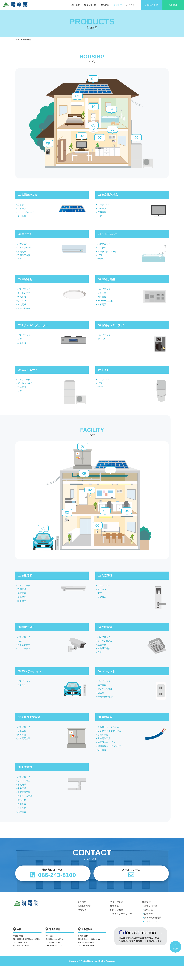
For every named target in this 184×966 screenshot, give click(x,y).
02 (82, 136)
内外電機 (102, 297)
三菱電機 (102, 212)
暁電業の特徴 (84, 906)
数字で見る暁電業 (152, 917)
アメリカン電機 (105, 689)
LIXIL (100, 255)
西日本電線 (103, 735)
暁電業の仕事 (150, 906)
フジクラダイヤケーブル (109, 731)
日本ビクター (23, 645)
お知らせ (82, 910)
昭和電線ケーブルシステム (110, 746)
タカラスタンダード (107, 251)
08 (48, 143)
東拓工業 (21, 800)
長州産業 (21, 216)
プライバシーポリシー (121, 914)
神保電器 (102, 685)
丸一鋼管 (21, 812)
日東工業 (102, 293)
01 (93, 79)
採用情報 (146, 902)
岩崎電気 (21, 593)
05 (93, 125)
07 (100, 138)
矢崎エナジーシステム (108, 727)
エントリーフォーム (154, 921)
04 (111, 109)
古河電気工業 (104, 738)
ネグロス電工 (23, 781)
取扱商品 (114, 906)
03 (77, 96)
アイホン (102, 339)
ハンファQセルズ (25, 212)
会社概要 (82, 902)
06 (112, 129)
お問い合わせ (116, 910)
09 (136, 138)
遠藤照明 (21, 597)
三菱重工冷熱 (23, 255)
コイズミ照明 (23, 293)
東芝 (100, 593)
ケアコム (102, 597)
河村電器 (102, 304)
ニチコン (21, 685)
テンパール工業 (105, 300)
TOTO (100, 259)
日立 (100, 216)
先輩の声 (148, 914)
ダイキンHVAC (24, 248)
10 (93, 107)
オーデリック (23, 308)
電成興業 (21, 784)
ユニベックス (23, 648)
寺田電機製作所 (105, 697)
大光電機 (21, 297)
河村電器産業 (23, 738)
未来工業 (21, 788)
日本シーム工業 (24, 796)
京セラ (20, 204)
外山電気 (21, 804)
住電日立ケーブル (106, 742)
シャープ (21, 208)
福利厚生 (148, 910)
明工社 (101, 693)
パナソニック (104, 204)
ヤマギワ (21, 300)
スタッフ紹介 (116, 902)
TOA (19, 641)
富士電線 (102, 750)
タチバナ (21, 808)
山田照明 (21, 601)
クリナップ (103, 248)
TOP (17, 39)
